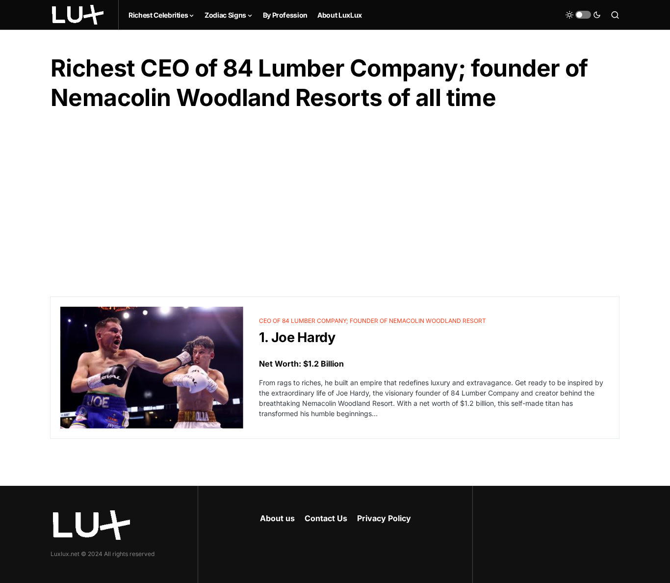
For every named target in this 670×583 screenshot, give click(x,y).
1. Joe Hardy (297, 337)
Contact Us (326, 518)
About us (277, 518)
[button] (583, 15)
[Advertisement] (335, 204)
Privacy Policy (384, 518)
